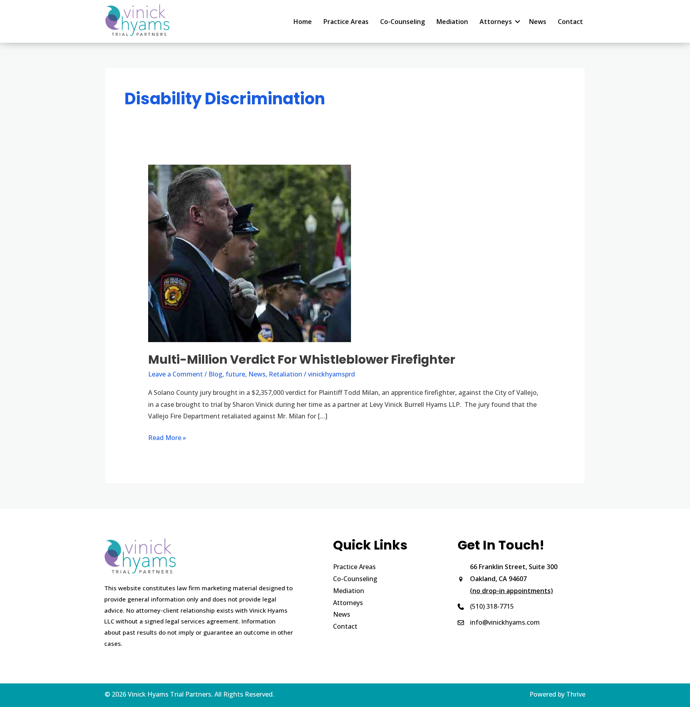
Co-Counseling (402, 21)
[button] (517, 21)
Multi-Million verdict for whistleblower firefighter (301, 359)
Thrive (575, 694)
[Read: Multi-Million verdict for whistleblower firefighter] (249, 253)
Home (302, 21)
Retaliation (285, 374)
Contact (570, 21)
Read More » (167, 438)
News (537, 21)
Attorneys (496, 21)
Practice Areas (346, 21)
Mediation (452, 21)
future (235, 374)
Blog (215, 374)
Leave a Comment (175, 374)
